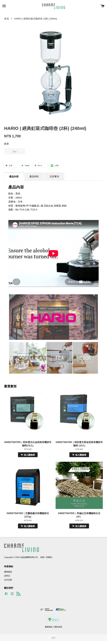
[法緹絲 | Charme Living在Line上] (12, 595)
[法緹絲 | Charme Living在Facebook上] (6, 595)
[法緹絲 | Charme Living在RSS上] (19, 594)
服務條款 (49, 627)
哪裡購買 (8, 572)
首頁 (6, 18)
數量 (6, 144)
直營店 (7, 576)
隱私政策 (58, 627)
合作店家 (8, 580)
